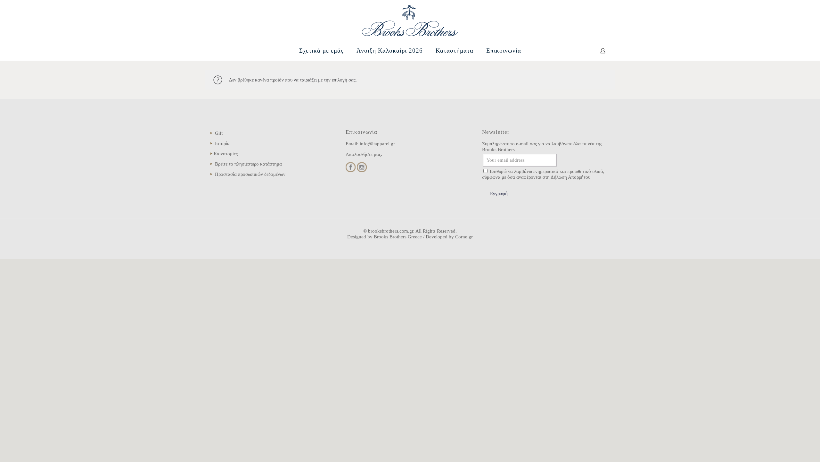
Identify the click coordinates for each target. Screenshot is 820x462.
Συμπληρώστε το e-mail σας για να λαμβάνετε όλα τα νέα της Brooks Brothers (542, 146)
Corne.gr (464, 236)
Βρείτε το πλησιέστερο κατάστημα (248, 164)
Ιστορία (222, 143)
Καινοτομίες (226, 153)
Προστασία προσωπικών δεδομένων (250, 174)
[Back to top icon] (789, 449)
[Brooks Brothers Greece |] (410, 20)
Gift (219, 133)
